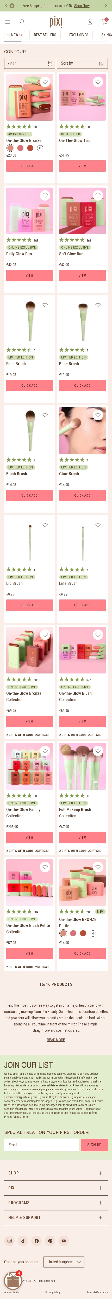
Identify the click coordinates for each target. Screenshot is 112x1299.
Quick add (29, 166)
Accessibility (11, 1292)
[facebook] (36, 1241)
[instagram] (9, 1241)
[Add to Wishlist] (45, 82)
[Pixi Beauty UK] (56, 22)
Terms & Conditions (97, 1292)
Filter (12, 63)
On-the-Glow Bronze (23, 140)
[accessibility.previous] (6, 5)
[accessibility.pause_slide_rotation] (12, 6)
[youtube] (63, 1241)
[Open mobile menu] (7, 22)
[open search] (22, 22)
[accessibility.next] (105, 5)
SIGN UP (94, 1144)
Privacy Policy (52, 1292)
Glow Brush (69, 473)
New (14, 35)
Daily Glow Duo (19, 253)
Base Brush (69, 363)
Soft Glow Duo (71, 253)
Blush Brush (16, 473)
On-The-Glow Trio (74, 140)
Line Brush (68, 583)
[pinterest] (50, 1241)
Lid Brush (14, 583)
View (82, 166)
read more (56, 1039)
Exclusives (78, 35)
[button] (56, 1173)
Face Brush (16, 363)
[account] (89, 22)
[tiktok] (23, 1241)
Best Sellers (45, 35)
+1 (41, 149)
